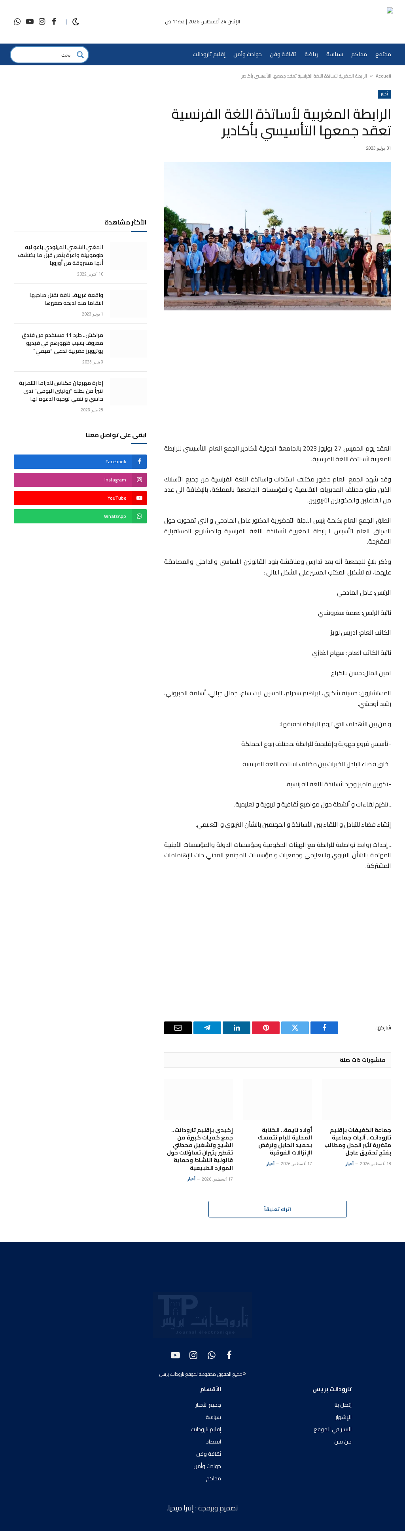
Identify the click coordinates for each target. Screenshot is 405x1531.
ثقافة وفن (283, 54)
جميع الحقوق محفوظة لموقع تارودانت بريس (200, 1374)
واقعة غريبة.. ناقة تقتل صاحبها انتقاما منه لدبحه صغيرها (66, 299)
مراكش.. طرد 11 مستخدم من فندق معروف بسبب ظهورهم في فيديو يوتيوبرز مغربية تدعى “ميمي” (62, 343)
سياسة (334, 54)
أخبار (384, 94)
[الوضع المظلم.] (75, 22)
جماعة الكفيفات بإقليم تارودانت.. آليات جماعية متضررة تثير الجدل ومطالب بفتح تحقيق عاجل (357, 1141)
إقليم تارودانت (209, 54)
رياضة (311, 54)
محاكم (359, 54)
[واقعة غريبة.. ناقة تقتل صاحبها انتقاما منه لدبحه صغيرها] (128, 304)
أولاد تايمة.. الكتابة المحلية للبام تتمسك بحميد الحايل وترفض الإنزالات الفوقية (285, 1141)
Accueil (383, 75)
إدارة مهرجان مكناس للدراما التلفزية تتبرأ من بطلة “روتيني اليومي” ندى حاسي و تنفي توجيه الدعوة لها (61, 391)
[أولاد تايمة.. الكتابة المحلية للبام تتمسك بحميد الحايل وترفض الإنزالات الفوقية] (277, 1099)
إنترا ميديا (181, 1507)
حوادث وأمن (247, 54)
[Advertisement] (277, 378)
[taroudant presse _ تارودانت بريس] (346, 22)
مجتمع (383, 54)
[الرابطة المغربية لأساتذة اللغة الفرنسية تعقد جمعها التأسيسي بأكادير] (277, 236)
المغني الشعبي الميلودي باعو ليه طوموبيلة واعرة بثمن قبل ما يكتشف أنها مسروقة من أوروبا (60, 255)
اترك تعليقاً (277, 1209)
